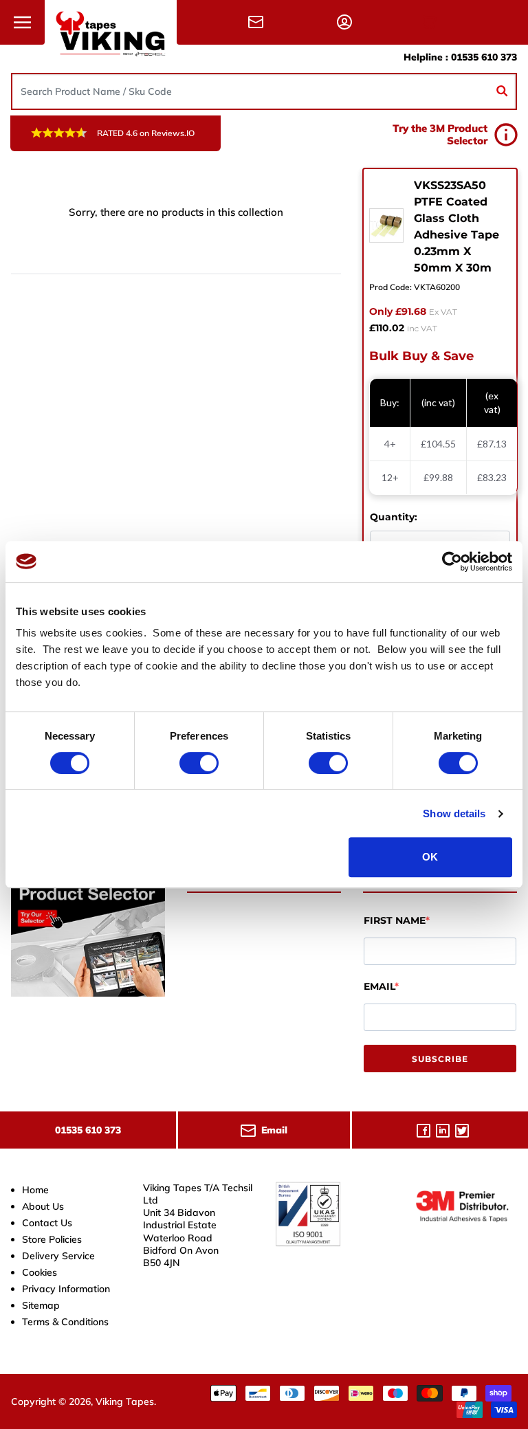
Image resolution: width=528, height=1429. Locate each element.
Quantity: (393, 517)
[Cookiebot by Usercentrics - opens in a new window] (452, 561)
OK (430, 857)
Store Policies (52, 1239)
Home (35, 1190)
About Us (43, 1206)
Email (379, 986)
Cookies (39, 1272)
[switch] (199, 763)
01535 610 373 (484, 57)
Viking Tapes (125, 1401)
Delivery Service (58, 1256)
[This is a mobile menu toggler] (22, 22)
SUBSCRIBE (440, 1059)
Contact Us (47, 1223)
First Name (395, 920)
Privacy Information (66, 1289)
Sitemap (41, 1305)
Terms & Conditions (65, 1322)
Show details (454, 813)
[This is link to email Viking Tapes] (258, 21)
